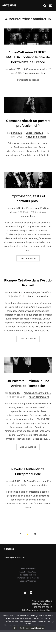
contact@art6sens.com (14, 557)
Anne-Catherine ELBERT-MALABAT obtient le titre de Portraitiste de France (28, 57)
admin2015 (14, 69)
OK (15, 628)
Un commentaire (38, 485)
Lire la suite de (30, 258)
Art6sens (9, 5)
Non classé (39, 69)
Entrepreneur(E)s (34, 132)
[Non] (52, 622)
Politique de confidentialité (32, 628)
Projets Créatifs (41, 292)
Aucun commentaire (35, 73)
